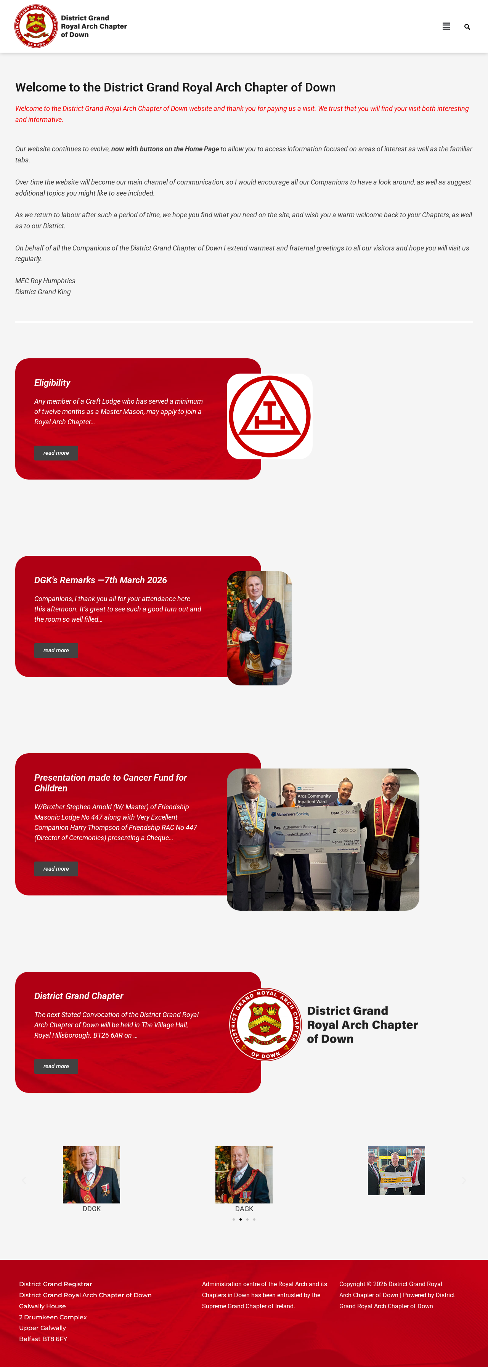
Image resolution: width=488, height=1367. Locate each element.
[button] (310, 26)
